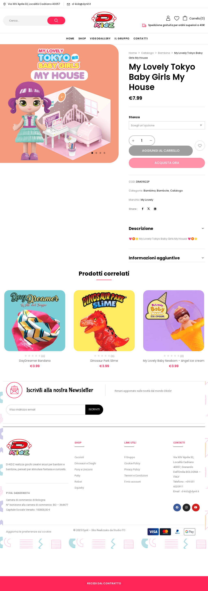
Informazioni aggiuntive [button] (154, 258)
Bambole (163, 191)
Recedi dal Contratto (104, 583)
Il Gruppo (129, 457)
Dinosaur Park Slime (104, 361)
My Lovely (147, 200)
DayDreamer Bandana (35, 361)
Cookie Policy (132, 463)
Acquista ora (167, 162)
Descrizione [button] (141, 228)
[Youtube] (196, 507)
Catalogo (147, 53)
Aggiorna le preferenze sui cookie (28, 532)
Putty (77, 475)
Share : (133, 209)
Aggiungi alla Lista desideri (200, 145)
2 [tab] (96, 153)
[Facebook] (142, 209)
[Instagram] (186, 507)
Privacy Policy (132, 469)
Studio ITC (119, 530)
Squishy (79, 487)
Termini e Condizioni (136, 475)
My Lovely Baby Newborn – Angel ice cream (173, 361)
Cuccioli (79, 457)
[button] (194, 18)
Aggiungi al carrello (161, 150)
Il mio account (132, 481)
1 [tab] (92, 153)
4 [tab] (104, 153)
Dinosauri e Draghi (85, 463)
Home (133, 53)
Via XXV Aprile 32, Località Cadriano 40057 (34, 4)
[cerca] (56, 20)
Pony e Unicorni (84, 469)
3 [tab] (100, 153)
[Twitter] (148, 209)
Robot (78, 481)
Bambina (164, 53)
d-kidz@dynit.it (81, 4)
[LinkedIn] (155, 209)
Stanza (134, 117)
